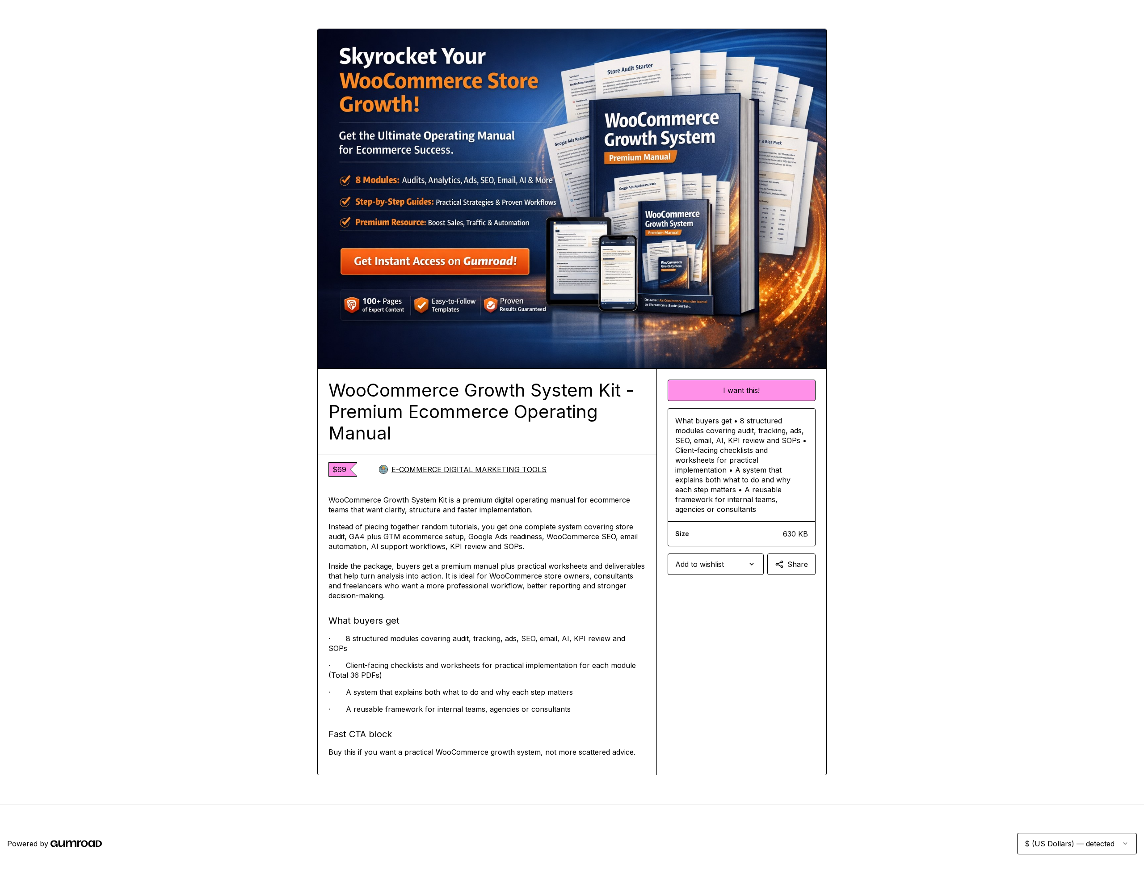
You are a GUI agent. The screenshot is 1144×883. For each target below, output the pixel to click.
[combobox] (716, 564)
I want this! (741, 390)
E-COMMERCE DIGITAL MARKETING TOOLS (469, 469)
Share (797, 564)
